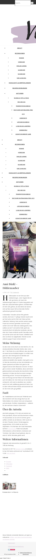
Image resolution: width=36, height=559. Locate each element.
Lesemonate (23, 118)
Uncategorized (7, 279)
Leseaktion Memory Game (23, 134)
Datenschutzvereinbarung (16, 546)
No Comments (14, 292)
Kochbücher (21, 74)
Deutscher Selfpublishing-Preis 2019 (23, 198)
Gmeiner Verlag (20, 449)
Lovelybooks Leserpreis (23, 126)
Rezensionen (20, 53)
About (19, 48)
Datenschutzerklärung (26, 552)
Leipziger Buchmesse (23, 122)
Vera (6, 482)
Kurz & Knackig (21, 78)
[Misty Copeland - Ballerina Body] (13, 489)
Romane (21, 58)
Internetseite (12, 429)
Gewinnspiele (23, 130)
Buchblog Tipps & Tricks (21, 98)
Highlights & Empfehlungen (20, 83)
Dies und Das (22, 102)
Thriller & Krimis (21, 66)
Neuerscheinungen (19, 88)
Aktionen (19, 93)
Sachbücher (21, 70)
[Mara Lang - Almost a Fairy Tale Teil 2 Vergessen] (6, 489)
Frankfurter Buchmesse (23, 106)
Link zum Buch (11, 453)
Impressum (11, 543)
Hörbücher (21, 62)
